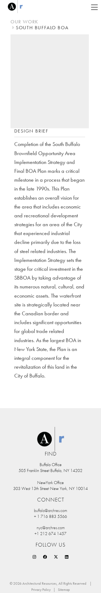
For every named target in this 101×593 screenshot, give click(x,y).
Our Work (24, 22)
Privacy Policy (41, 589)
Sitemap (64, 589)
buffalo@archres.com (50, 510)
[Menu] (94, 6)
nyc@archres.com (51, 527)
